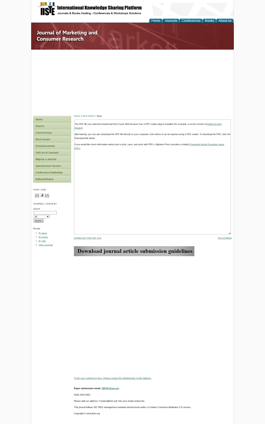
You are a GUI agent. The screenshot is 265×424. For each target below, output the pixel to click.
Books (209, 20)
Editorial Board (44, 179)
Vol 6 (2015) (88, 116)
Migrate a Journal (46, 159)
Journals (171, 20)
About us (224, 20)
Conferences (191, 20)
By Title (42, 241)
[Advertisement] (132, 81)
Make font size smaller (37, 195)
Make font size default (42, 195)
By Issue (43, 233)
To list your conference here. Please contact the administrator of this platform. (113, 378)
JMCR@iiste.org (110, 388)
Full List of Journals (47, 152)
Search (40, 126)
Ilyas (99, 116)
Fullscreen (225, 238)
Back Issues (43, 139)
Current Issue (44, 132)
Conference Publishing (49, 172)
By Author (43, 237)
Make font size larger (47, 195)
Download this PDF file (87, 238)
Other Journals (46, 245)
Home (155, 20)
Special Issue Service (48, 165)
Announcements (45, 146)
